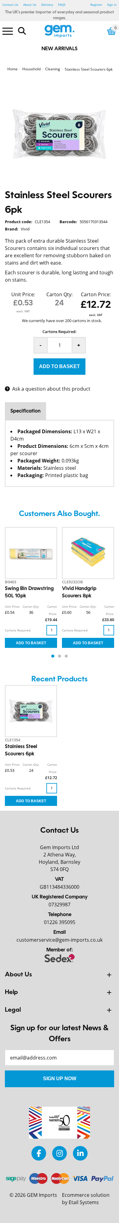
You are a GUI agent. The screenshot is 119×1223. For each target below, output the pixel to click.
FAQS (61, 4)
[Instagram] (59, 1153)
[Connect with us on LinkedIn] (80, 1153)
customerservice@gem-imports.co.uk (59, 940)
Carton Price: (96, 294)
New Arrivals (59, 49)
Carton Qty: (59, 294)
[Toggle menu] (7, 30)
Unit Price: (23, 294)
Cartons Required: (59, 331)
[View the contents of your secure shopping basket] (111, 31)
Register (96, 4)
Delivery (47, 4)
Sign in (112, 4)
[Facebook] (38, 1153)
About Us (29, 4)
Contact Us (10, 4)
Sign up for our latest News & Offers (59, 1034)
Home (12, 69)
